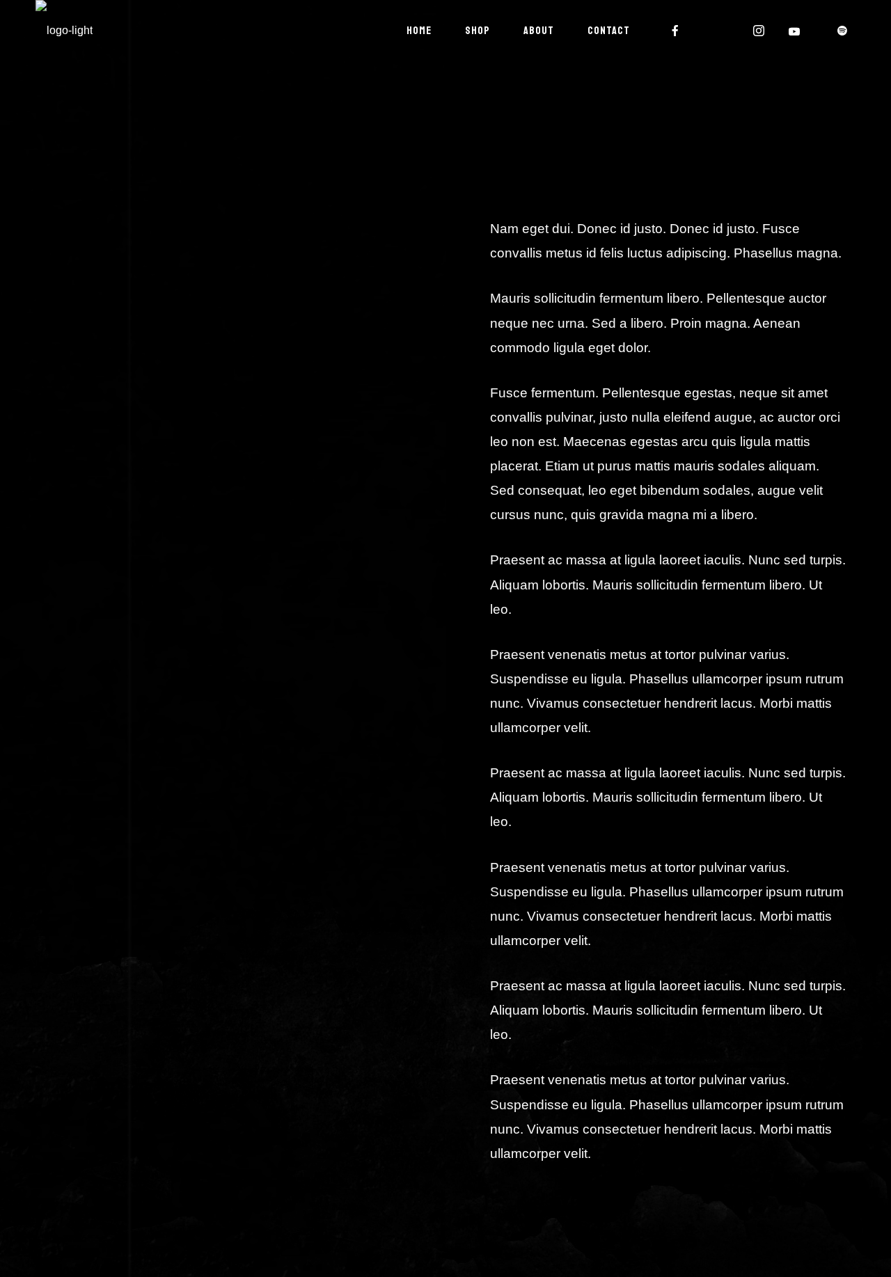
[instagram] (759, 30)
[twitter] (718, 30)
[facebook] (676, 30)
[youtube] (795, 31)
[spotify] (843, 30)
